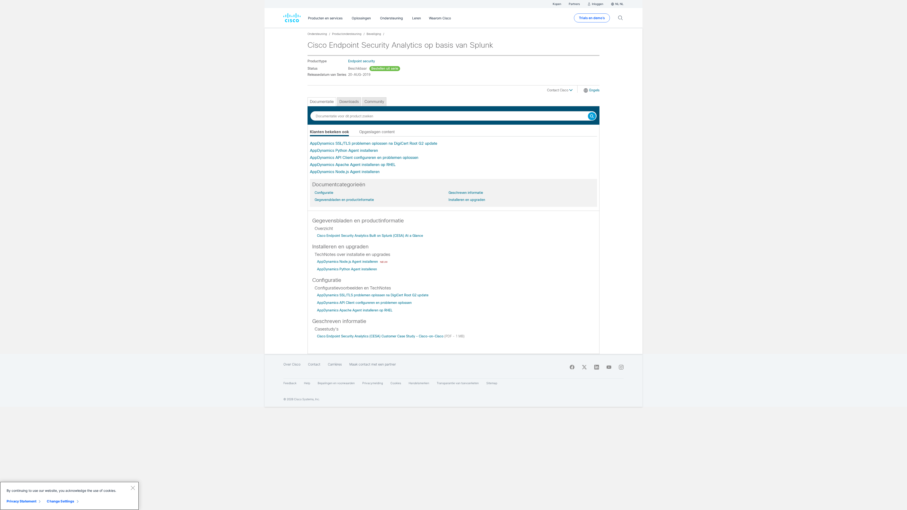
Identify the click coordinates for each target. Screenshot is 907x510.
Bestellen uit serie (384, 68)
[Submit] (592, 116)
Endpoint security (361, 61)
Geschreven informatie (466, 193)
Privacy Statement (21, 501)
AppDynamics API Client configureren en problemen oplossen (364, 158)
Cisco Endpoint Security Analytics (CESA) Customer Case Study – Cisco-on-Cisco (380, 336)
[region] (69, 496)
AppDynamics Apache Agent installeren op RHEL (353, 165)
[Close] (132, 487)
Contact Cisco (558, 90)
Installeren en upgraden (467, 200)
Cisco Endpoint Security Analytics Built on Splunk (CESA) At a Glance (370, 236)
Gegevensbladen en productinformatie (344, 200)
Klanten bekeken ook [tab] (329, 132)
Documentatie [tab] (322, 102)
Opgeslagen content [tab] (377, 132)
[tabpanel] (453, 157)
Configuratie (324, 193)
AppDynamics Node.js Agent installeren (345, 172)
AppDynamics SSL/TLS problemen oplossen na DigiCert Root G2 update (373, 143)
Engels (594, 90)
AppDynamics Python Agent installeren (344, 151)
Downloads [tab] (349, 102)
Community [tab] (374, 102)
